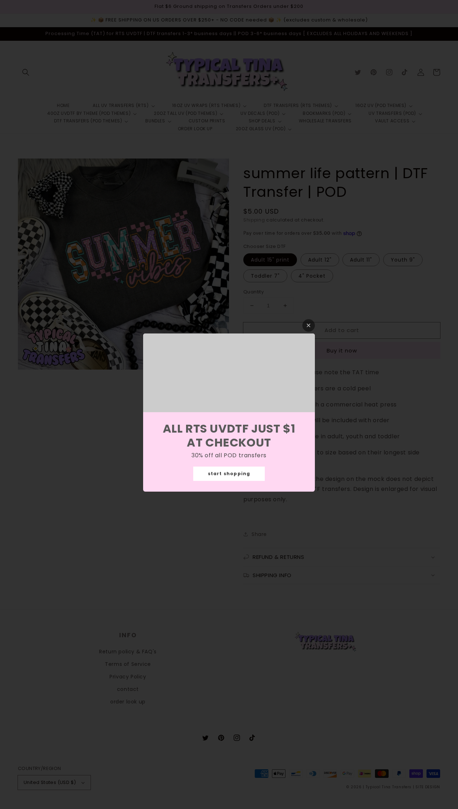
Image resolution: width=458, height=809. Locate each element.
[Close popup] (308, 325)
